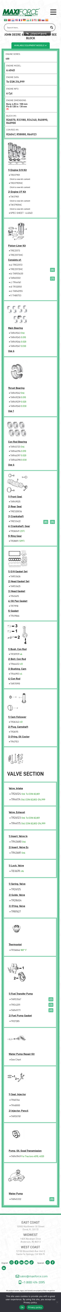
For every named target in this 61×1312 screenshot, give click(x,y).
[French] (20, 20)
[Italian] (32, 20)
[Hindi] (28, 20)
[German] (24, 20)
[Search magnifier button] (51, 27)
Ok (22, 1307)
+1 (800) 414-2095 (33, 1282)
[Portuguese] (39, 20)
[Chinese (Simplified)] (9, 20)
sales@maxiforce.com (33, 1276)
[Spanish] (47, 20)
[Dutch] (13, 20)
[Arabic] (5, 20)
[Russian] (43, 20)
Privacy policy (30, 1302)
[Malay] (35, 20)
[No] (57, 1302)
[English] (17, 20)
